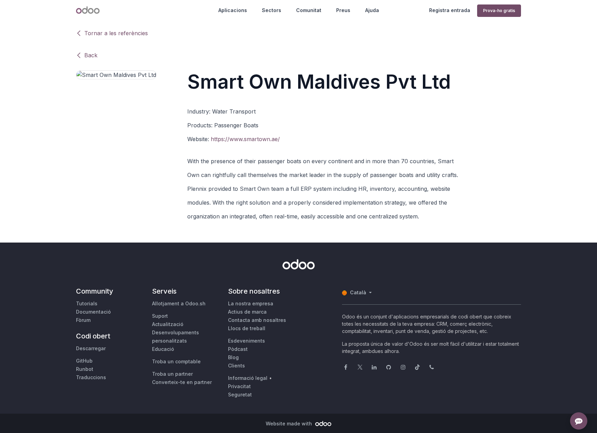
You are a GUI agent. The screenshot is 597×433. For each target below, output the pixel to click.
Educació (163, 349)
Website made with (289, 423)
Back (90, 55)
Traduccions (91, 377)
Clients (236, 365)
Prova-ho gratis (499, 10)
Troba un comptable (176, 361)
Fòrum (83, 320)
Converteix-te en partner (182, 382)
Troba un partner (172, 374)
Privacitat (239, 386)
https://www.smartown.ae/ (245, 139)
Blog (233, 357)
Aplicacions (232, 10)
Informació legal (247, 378)
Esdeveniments (246, 341)
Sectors (271, 10)
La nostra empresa (250, 303)
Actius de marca (247, 312)
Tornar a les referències (116, 33)
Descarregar (91, 348)
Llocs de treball (246, 328)
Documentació (93, 312)
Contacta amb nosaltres (257, 320)
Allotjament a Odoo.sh (179, 303)
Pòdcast (238, 349)
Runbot (84, 369)
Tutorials (86, 303)
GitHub (84, 361)
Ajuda (372, 10)
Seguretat (240, 394)
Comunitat (308, 10)
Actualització (167, 324)
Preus (343, 10)
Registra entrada (449, 10)
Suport (160, 316)
